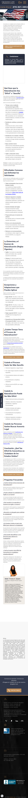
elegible (21, 112)
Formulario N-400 (20, 97)
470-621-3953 (12, 759)
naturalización (6, 348)
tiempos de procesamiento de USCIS (15, 343)
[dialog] (2, 796)
